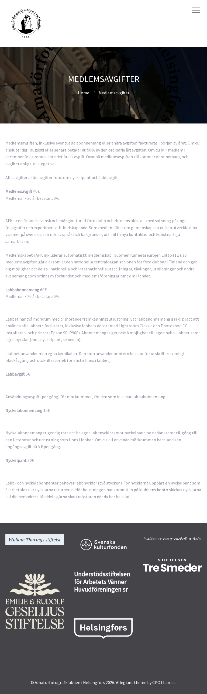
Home (83, 92)
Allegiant (124, 682)
